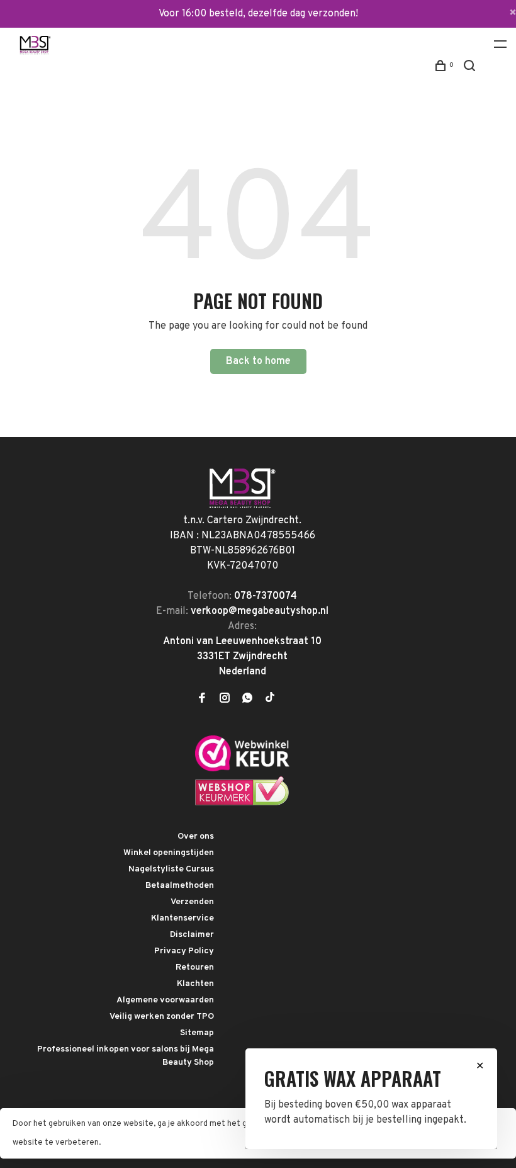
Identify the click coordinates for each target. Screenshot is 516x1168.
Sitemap (197, 1033)
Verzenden (192, 902)
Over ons (195, 836)
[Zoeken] (471, 68)
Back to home (258, 361)
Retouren (195, 967)
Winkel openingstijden (168, 853)
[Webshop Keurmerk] (242, 803)
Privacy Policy (184, 951)
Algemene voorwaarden (165, 1000)
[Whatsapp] (247, 699)
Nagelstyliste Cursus (171, 869)
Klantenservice (182, 918)
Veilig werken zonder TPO (161, 1016)
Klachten (195, 983)
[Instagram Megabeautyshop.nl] (225, 699)
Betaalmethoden (179, 885)
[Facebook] (202, 699)
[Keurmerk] (242, 769)
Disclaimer (192, 934)
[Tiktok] (270, 699)
